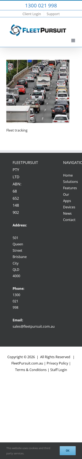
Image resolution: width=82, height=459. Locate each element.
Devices (66, 207)
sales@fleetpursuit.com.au (34, 326)
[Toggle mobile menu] (73, 40)
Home (66, 175)
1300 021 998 (16, 301)
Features (66, 188)
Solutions (66, 181)
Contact (66, 219)
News (66, 213)
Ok (68, 450)
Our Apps (66, 197)
